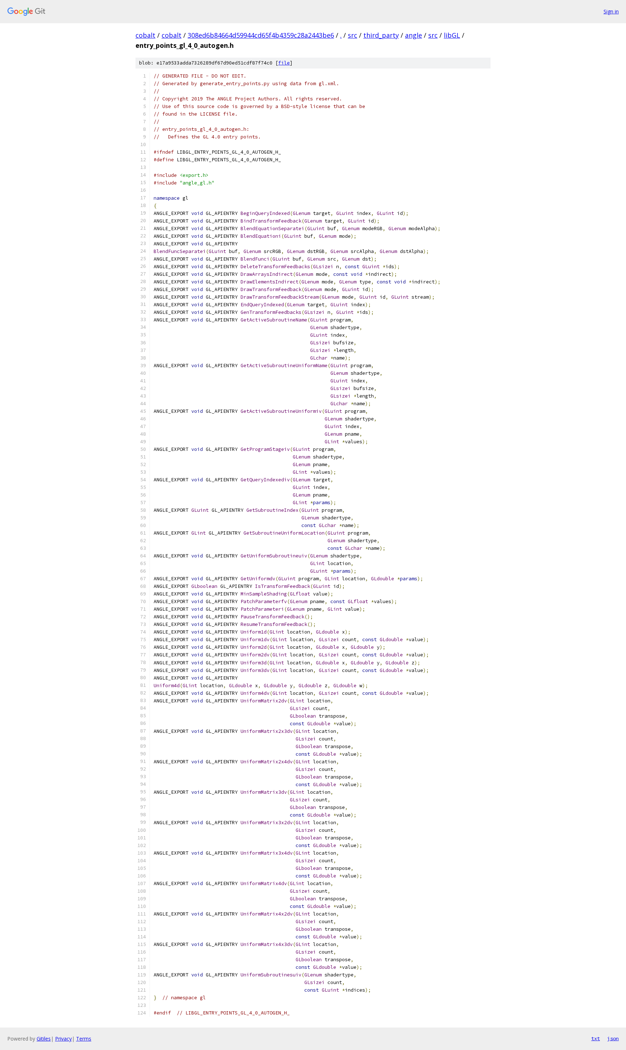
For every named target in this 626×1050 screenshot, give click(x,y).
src (352, 35)
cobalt (145, 35)
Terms (83, 1038)
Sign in (611, 11)
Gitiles (44, 1038)
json (613, 1038)
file (284, 63)
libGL (452, 35)
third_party (381, 35)
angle (413, 35)
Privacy (63, 1038)
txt (595, 1038)
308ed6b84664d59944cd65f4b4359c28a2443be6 (261, 35)
